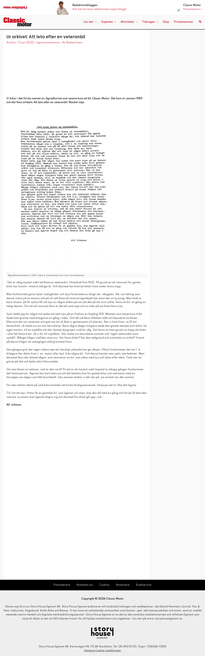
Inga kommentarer (48, 42)
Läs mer (88, 22)
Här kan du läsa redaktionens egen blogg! (99, 9)
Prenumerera (61, 585)
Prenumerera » (192, 9)
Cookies (104, 585)
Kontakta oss (85, 585)
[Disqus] (76, 455)
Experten (107, 22)
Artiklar (11, 42)
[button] (95, 22)
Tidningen (148, 22)
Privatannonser (183, 22)
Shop (166, 22)
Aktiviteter (127, 22)
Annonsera (123, 585)
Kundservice (144, 585)
